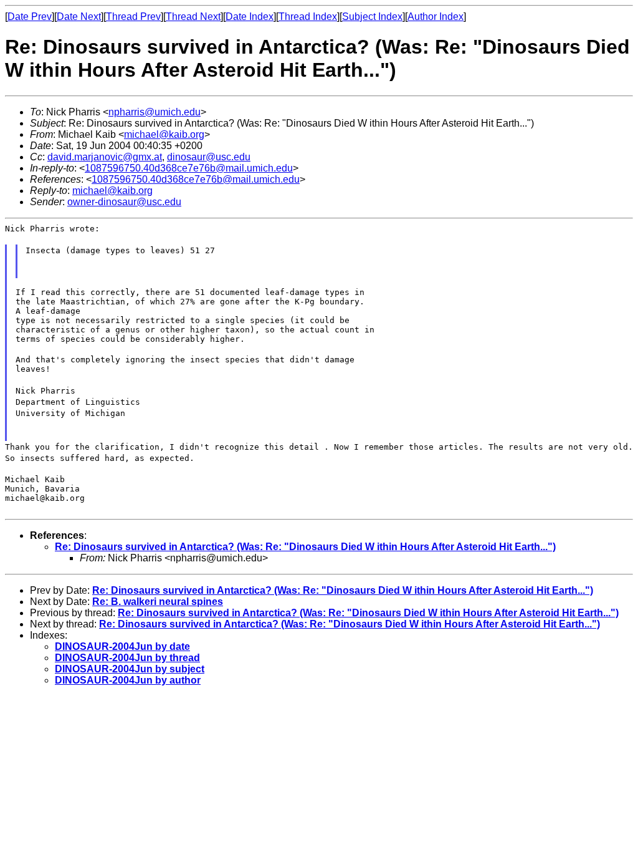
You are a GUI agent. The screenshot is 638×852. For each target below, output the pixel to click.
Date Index (250, 16)
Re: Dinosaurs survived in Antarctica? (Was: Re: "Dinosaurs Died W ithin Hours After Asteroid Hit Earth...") (305, 546)
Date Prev (29, 16)
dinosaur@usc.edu (208, 157)
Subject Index (372, 16)
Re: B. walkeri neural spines (157, 601)
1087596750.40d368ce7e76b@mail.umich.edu (189, 168)
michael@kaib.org (164, 134)
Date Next (79, 16)
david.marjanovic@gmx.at (104, 157)
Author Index (435, 16)
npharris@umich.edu (154, 112)
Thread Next (193, 16)
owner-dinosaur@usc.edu (124, 201)
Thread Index (308, 16)
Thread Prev (133, 16)
